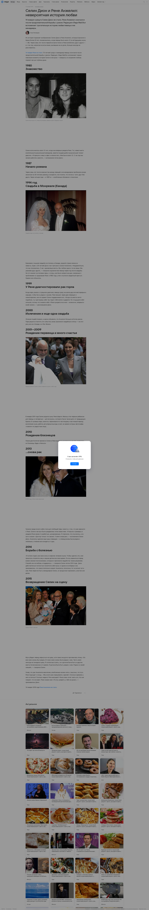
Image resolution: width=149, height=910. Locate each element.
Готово (74, 464)
